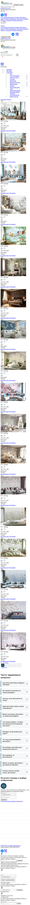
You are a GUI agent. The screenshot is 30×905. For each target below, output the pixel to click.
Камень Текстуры (15, 82)
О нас (2, 17)
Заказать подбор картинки (7, 880)
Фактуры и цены (5, 807)
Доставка (14, 20)
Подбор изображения (10, 19)
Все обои (9, 71)
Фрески (12, 17)
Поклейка (25, 19)
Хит (11, 74)
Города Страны (14, 77)
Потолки (12, 93)
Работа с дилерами (6, 20)
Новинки (9, 69)
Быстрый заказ (5, 130)
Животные (13, 80)
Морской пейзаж (14, 92)
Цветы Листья (14, 96)
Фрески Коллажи (15, 87)
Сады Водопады (14, 95)
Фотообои (7, 17)
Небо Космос (13, 84)
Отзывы (17, 17)
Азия (11, 89)
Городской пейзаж (15, 90)
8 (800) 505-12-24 (5, 8)
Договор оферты (5, 839)
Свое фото (19, 19)
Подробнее (12, 130)
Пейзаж (12, 85)
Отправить (4, 799)
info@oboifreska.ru (15, 845)
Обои (2, 818)
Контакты (20, 20)
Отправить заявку (18, 4)
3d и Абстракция (14, 76)
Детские (12, 79)
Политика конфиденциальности (14, 801)
